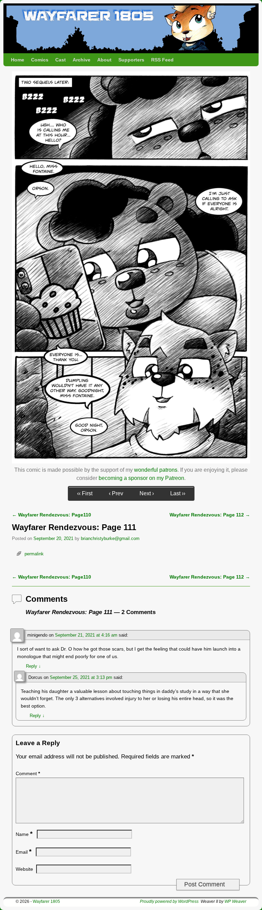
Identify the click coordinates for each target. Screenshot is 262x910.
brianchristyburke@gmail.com (110, 538)
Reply (33, 666)
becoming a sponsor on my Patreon (141, 478)
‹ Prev (116, 493)
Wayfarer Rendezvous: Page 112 (210, 514)
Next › (147, 493)
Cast (60, 59)
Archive (81, 59)
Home (17, 59)
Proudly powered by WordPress (169, 901)
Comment (28, 773)
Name (24, 834)
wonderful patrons (155, 470)
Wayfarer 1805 (46, 901)
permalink (34, 553)
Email (23, 852)
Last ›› (177, 493)
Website (24, 869)
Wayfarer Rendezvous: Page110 (51, 514)
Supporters (131, 59)
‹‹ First (84, 493)
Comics (39, 59)
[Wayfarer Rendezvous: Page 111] (131, 462)
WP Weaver (235, 901)
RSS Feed (162, 59)
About (104, 59)
